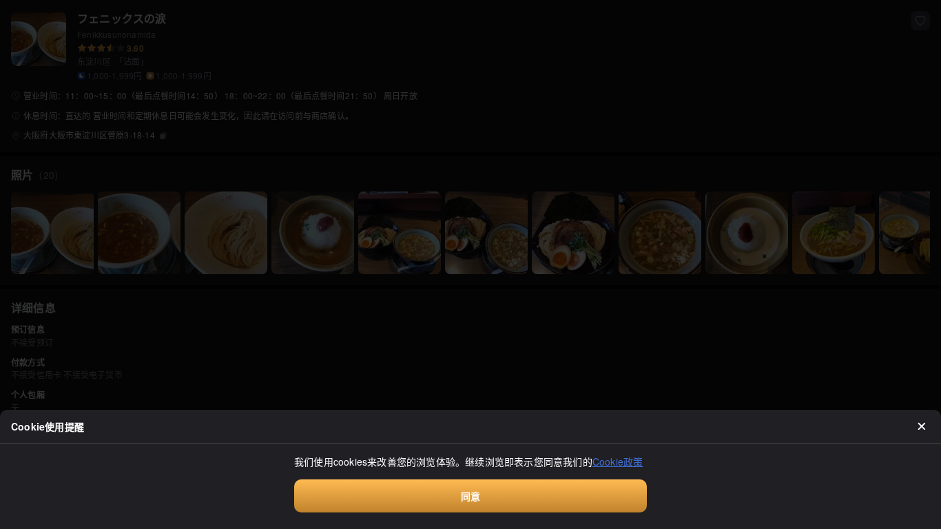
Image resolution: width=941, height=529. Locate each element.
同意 (470, 496)
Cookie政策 (617, 461)
